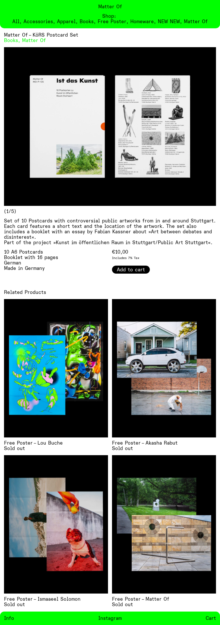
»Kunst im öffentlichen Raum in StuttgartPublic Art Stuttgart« (132, 243)
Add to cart (131, 270)
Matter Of (34, 40)
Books (11, 40)
